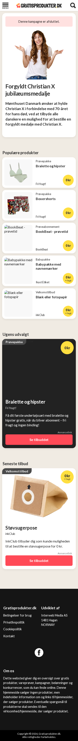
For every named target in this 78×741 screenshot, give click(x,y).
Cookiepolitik (12, 629)
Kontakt (9, 636)
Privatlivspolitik (13, 622)
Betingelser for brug (17, 615)
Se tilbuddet (39, 439)
